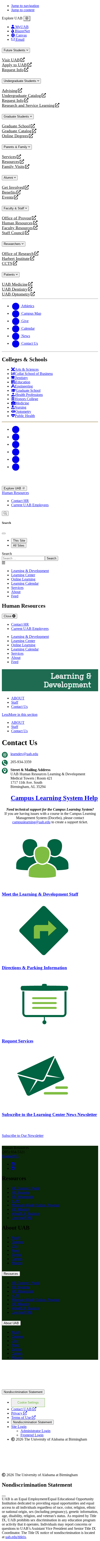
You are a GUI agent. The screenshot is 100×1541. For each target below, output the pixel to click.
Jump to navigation (25, 6)
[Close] (26, 18)
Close (8, 616)
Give (14, 1246)
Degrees (17, 1242)
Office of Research (18, 253)
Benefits (9, 192)
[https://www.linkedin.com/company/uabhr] (12, 1168)
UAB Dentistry (14, 289)
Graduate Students (17, 116)
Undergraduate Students (20, 81)
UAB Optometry (16, 294)
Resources (10, 161)
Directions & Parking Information (34, 967)
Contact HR (20, 501)
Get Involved (13, 187)
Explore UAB (13, 488)
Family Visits (13, 166)
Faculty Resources (17, 227)
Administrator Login (35, 1431)
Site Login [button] (19, 1427)
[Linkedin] (15, 467)
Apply (15, 1238)
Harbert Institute (16, 258)
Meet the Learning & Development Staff (40, 894)
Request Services (17, 1040)
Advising (9, 90)
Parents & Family (16, 147)
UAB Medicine (15, 284)
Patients (10, 274)
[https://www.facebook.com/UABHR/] (12, 1164)
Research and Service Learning (28, 105)
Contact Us (19, 707)
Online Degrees (15, 135)
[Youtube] (15, 452)
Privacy (19, 1413)
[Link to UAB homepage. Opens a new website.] (42, 1371)
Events (8, 197)
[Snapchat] (15, 459)
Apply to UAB (14, 65)
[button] (50, 715)
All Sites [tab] (18, 545)
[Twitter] (15, 437)
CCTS (8, 263)
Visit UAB (11, 60)
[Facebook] (15, 429)
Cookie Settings (28, 1402)
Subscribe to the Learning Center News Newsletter (49, 1114)
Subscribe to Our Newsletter (22, 1136)
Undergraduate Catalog (21, 95)
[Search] (5, 513)
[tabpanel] (50, 556)
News (15, 1250)
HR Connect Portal (25, 1188)
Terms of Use (23, 1417)
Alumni (9, 177)
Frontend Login (31, 1435)
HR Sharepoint (22, 1197)
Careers (16, 1259)
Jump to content (22, 10)
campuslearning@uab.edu (31, 822)
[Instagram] (15, 444)
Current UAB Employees (30, 505)
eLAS (15, 1201)
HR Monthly (20, 1209)
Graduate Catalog (16, 131)
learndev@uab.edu (24, 754)
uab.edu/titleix (15, 1537)
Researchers (13, 244)
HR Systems (20, 1192)
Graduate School (16, 126)
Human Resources (17, 223)
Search (7, 554)
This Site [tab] (19, 540)
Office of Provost (16, 218)
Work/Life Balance (25, 1214)
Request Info (12, 69)
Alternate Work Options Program (35, 1205)
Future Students (15, 50)
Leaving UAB (21, 1218)
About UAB (11, 1323)
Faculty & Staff (14, 208)
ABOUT (17, 698)
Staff (14, 702)
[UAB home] (50, 484)
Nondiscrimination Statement (23, 1392)
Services (9, 156)
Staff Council (13, 232)
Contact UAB (23, 1409)
